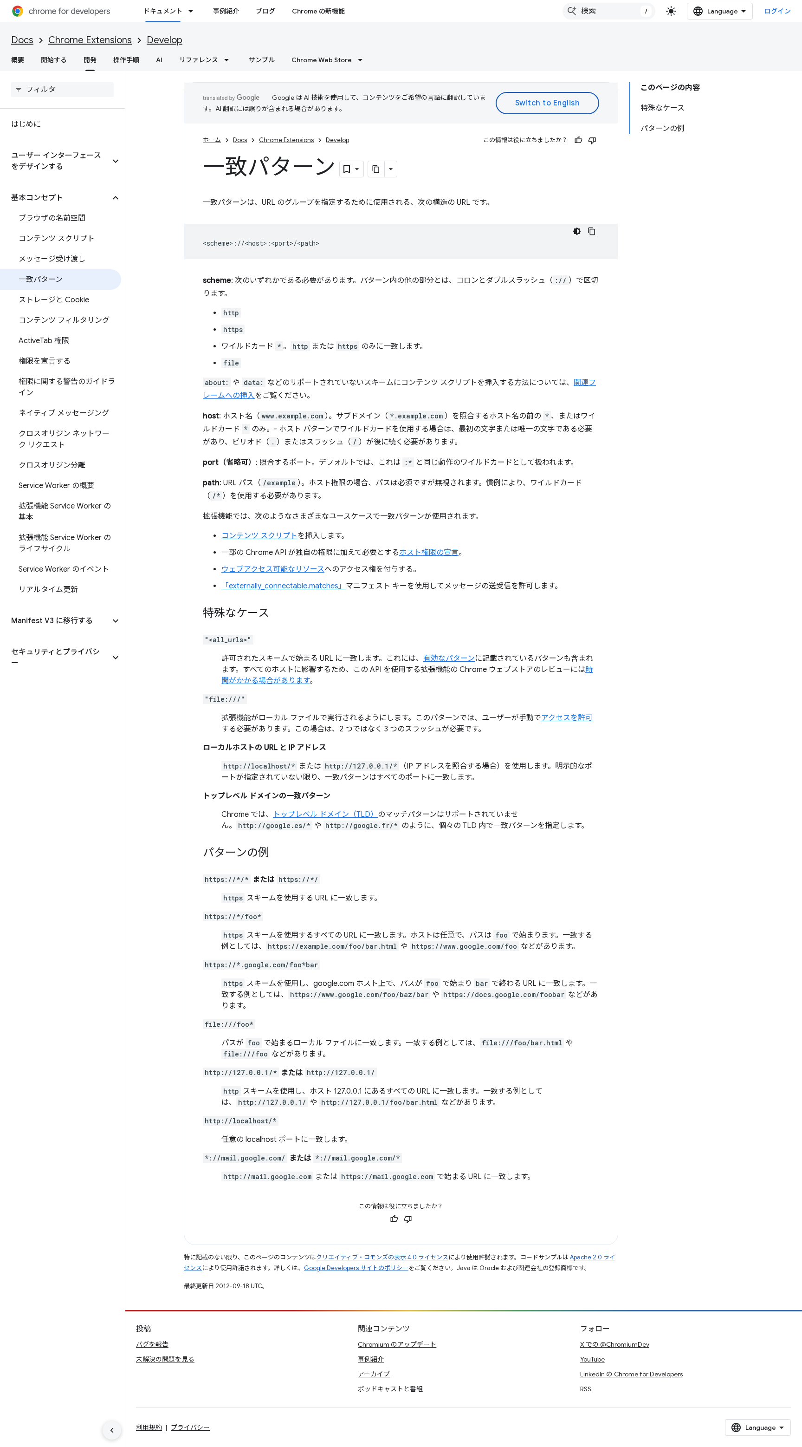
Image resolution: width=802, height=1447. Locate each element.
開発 (90, 60)
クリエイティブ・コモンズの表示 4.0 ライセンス (382, 1257)
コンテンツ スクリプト (259, 536)
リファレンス (198, 60)
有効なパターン (449, 658)
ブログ (265, 11)
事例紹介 (226, 11)
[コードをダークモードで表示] (576, 231)
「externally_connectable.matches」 (283, 586)
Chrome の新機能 (318, 11)
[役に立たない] (592, 140)
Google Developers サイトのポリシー (356, 1268)
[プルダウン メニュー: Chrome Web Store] (363, 59)
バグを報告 (152, 1344)
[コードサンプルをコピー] (591, 231)
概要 (17, 60)
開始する (54, 60)
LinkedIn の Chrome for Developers (631, 1374)
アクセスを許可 (567, 718)
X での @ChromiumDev (614, 1344)
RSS (585, 1389)
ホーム (212, 140)
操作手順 (126, 60)
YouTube (592, 1359)
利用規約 (149, 1427)
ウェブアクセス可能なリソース (272, 569)
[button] (55, 161)
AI (159, 60)
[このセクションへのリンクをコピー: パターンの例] (278, 853)
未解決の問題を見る (165, 1359)
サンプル (262, 60)
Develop (164, 40)
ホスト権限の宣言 (429, 552)
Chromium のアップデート (397, 1344)
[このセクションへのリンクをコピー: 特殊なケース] (278, 613)
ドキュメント (162, 11)
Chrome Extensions (90, 40)
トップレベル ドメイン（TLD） (325, 814)
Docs (22, 40)
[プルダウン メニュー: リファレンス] (229, 59)
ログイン (777, 11)
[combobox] (609, 11)
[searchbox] (62, 89)
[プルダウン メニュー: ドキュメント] (193, 11)
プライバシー (190, 1427)
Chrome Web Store (321, 60)
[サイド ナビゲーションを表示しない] (112, 1430)
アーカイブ (374, 1374)
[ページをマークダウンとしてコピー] (376, 169)
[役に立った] (578, 140)
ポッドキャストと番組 (390, 1389)
